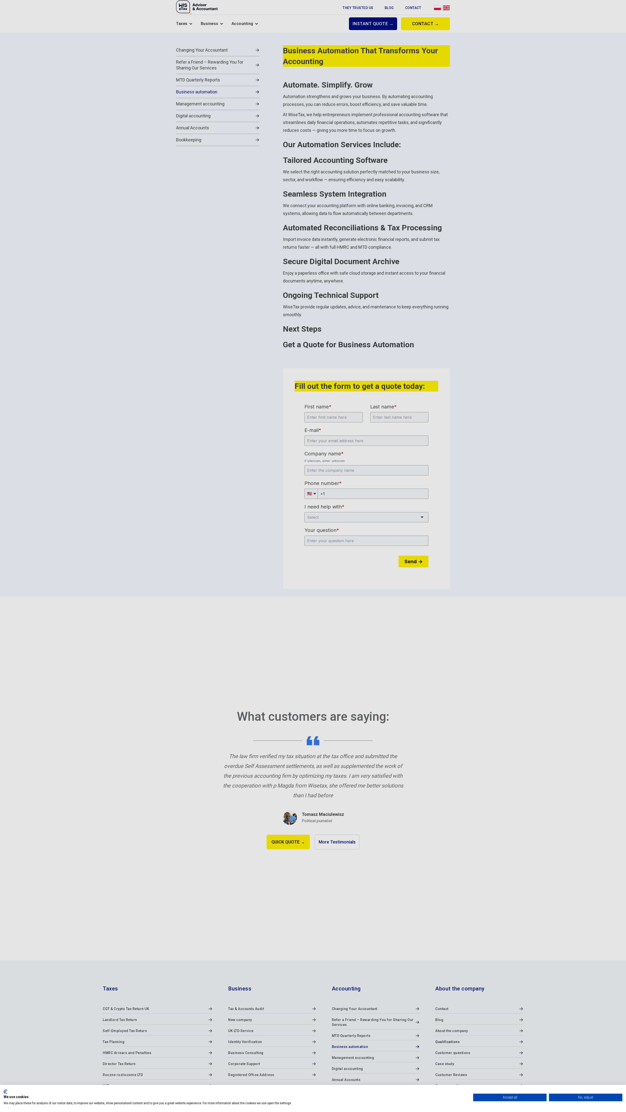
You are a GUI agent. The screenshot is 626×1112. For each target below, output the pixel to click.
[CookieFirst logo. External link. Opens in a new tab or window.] (5, 1092)
